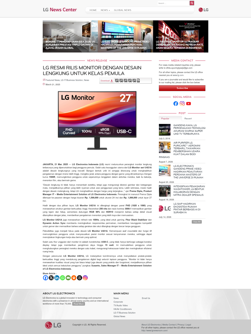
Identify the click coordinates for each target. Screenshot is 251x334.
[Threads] (79, 277)
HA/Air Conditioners (123, 309)
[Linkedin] (56, 277)
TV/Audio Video (121, 305)
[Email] (68, 277)
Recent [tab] (188, 118)
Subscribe (182, 88)
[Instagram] (85, 277)
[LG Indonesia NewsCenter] (60, 9)
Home (93, 10)
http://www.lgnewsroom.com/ (154, 330)
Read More (79, 304)
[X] (51, 277)
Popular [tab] (165, 118)
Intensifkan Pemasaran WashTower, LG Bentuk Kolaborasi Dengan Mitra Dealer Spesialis (189, 190)
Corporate (118, 301)
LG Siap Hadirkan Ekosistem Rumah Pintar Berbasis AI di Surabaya (186, 208)
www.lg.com (178, 75)
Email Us (146, 298)
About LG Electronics (151, 324)
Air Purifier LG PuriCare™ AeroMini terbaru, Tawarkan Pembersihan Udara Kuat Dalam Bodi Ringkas (179, 150)
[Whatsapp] (62, 277)
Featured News (53, 80)
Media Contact (169, 324)
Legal (188, 324)
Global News (122, 10)
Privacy (181, 324)
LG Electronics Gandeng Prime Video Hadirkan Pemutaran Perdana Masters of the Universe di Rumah (188, 172)
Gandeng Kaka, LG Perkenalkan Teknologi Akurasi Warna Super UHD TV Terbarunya (189, 129)
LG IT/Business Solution (72, 80)
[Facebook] (45, 277)
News (105, 10)
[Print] (73, 277)
